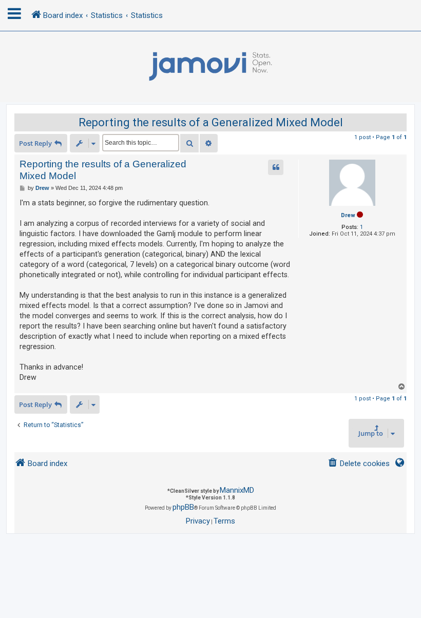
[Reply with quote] (275, 167)
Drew (348, 215)
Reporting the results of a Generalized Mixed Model (211, 122)
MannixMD (237, 490)
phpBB (183, 507)
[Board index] (210, 67)
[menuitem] (358, 464)
